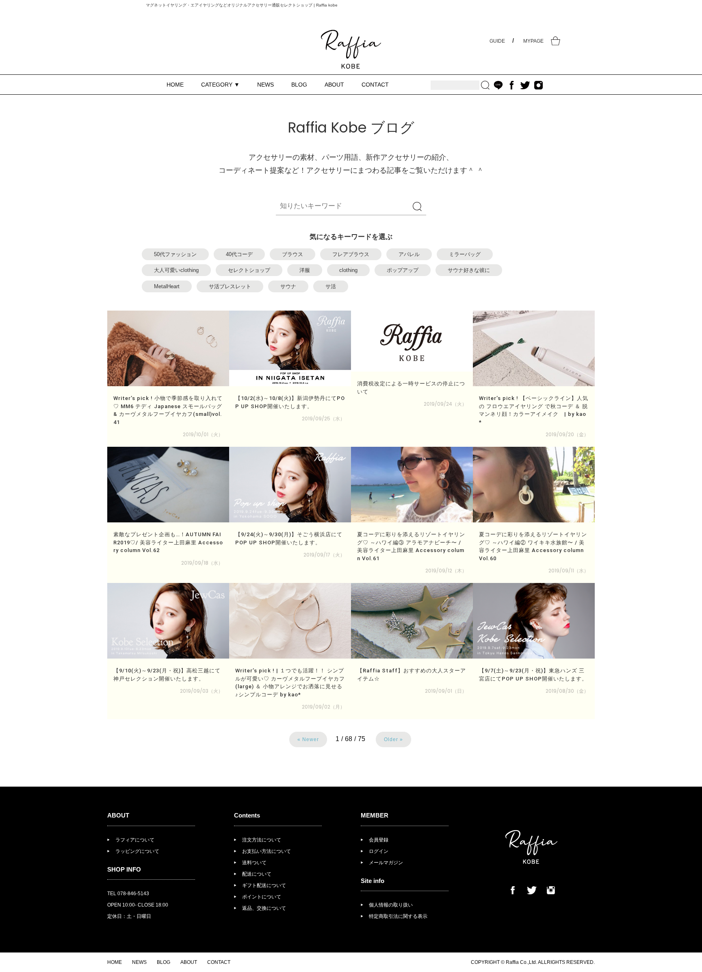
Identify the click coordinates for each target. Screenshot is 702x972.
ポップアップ (402, 270)
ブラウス (292, 254)
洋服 (304, 270)
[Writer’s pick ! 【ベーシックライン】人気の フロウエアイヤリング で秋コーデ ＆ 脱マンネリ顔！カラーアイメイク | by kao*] (534, 348)
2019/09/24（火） (445, 403)
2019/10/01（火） (203, 434)
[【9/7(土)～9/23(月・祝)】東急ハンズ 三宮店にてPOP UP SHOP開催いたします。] (534, 621)
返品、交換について (264, 908)
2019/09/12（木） (446, 570)
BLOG (299, 84)
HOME (175, 84)
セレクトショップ (249, 270)
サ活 (330, 286)
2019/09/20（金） (567, 434)
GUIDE (497, 41)
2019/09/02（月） (323, 706)
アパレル (409, 254)
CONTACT (375, 84)
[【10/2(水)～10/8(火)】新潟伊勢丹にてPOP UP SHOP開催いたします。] (290, 348)
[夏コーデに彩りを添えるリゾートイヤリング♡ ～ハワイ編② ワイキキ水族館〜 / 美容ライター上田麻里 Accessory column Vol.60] (534, 484)
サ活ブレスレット (230, 286)
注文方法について (261, 840)
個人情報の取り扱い (391, 905)
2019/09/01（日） (446, 690)
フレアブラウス (350, 254)
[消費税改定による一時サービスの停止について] (412, 341)
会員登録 (378, 840)
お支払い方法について (266, 851)
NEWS (265, 84)
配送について (256, 874)
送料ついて (254, 862)
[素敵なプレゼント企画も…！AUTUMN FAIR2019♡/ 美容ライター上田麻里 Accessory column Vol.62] (168, 484)
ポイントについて (261, 897)
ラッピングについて (137, 851)
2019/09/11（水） (568, 570)
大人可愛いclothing (176, 270)
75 (361, 738)
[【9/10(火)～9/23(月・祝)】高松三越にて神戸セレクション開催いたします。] (168, 621)
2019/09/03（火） (201, 690)
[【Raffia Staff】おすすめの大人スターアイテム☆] (412, 621)
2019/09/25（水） (323, 418)
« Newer (308, 739)
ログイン (378, 851)
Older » (393, 739)
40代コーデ (239, 254)
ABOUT (334, 84)
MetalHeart (167, 286)
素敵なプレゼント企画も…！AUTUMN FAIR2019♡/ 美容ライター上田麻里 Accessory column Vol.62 (168, 542)
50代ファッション (175, 254)
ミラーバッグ (465, 254)
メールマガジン (386, 862)
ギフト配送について (264, 885)
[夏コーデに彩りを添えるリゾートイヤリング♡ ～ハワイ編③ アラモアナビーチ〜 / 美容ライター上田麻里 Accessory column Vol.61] (412, 484)
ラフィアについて (134, 840)
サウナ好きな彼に (469, 270)
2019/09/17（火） (324, 554)
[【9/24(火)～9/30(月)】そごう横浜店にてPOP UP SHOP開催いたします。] (290, 484)
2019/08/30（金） (567, 690)
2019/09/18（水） (202, 562)
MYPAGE (533, 41)
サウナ (288, 286)
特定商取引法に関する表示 (398, 916)
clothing (348, 270)
